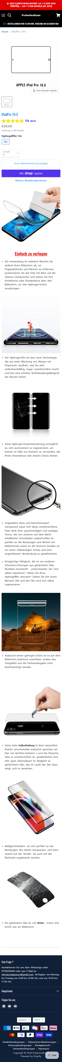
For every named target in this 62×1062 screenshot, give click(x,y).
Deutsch (22, 1019)
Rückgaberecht (42, 1045)
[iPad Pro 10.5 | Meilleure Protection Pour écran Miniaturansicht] (7, 102)
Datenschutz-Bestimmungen (42, 1042)
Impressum (43, 1048)
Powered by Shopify (31, 1056)
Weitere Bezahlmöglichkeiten (31, 180)
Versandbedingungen (24, 1048)
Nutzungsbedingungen (20, 1045)
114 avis (30, 121)
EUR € (37, 1019)
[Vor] (6, 145)
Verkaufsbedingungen (13, 1042)
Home (5, 31)
